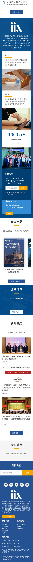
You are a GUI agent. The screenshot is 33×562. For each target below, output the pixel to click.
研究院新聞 (21, 524)
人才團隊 (5, 526)
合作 (3, 533)
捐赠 (9, 213)
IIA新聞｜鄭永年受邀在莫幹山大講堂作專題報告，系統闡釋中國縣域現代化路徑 (16, 418)
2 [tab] (16, 143)
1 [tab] (14, 143)
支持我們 (8, 516)
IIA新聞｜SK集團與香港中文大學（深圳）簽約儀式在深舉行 (16, 357)
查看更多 (15, 12)
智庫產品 (20, 528)
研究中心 (5, 528)
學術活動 (20, 526)
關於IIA (4, 524)
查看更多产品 (16, 281)
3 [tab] (19, 143)
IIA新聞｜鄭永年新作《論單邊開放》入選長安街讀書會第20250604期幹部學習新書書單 (16, 387)
